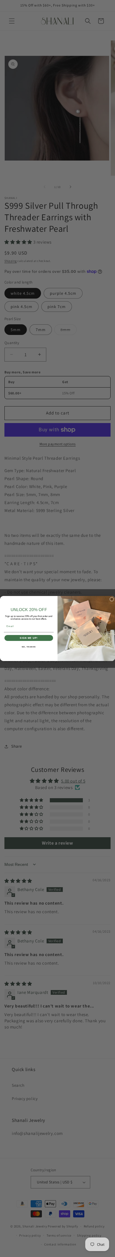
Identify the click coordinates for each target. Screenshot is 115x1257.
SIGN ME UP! (29, 638)
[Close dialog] (112, 599)
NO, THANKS (29, 647)
